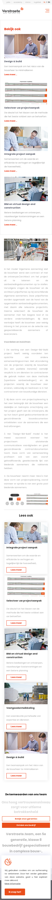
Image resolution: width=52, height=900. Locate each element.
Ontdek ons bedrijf (26, 825)
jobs (8, 2)
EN (49, 2)
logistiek (37, 2)
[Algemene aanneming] (26, 250)
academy (18, 2)
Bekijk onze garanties (26, 818)
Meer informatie (13, 883)
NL (44, 2)
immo (28, 2)
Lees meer (16, 569)
